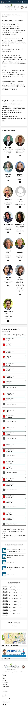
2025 (9, 334)
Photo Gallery (6, 686)
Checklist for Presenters (9, 89)
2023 (18, 334)
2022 (23, 334)
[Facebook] (12, 626)
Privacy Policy (6, 693)
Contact (4, 696)
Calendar (4, 680)
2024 (14, 334)
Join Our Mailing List (7, 698)
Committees (5, 682)
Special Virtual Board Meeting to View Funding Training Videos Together (16, 550)
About (4, 689)
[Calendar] (26, 7)
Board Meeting (10, 562)
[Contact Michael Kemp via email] (20, 155)
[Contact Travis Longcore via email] (8, 321)
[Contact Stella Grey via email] (8, 180)
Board (4, 678)
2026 (5, 334)
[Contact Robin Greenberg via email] (20, 294)
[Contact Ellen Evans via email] (8, 285)
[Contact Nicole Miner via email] (8, 207)
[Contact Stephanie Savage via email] (8, 260)
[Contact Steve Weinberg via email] (8, 232)
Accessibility (5, 691)
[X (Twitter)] (15, 626)
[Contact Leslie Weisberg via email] (20, 234)
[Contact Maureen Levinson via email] (20, 182)
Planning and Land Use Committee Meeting (15, 556)
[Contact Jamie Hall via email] (8, 157)
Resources (5, 684)
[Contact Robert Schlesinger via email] (20, 260)
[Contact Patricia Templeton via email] (20, 207)
